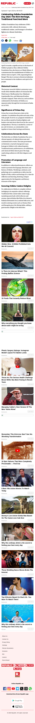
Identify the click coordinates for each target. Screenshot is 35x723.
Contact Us (5, 639)
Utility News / (8, 7)
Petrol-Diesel (5, 660)
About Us (4, 636)
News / (3, 7)
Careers (4, 657)
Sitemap (4, 645)
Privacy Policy (6, 642)
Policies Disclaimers (7, 648)
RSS (3, 654)
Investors (4, 651)
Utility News (4, 37)
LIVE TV (28, 3)
